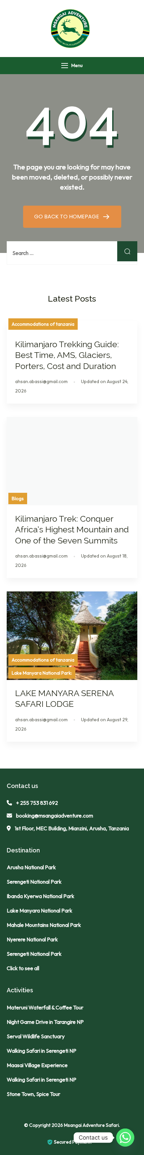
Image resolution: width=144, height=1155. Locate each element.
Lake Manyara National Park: (42, 673)
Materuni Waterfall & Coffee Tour (45, 1007)
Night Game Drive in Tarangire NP (45, 1021)
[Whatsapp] (125, 1137)
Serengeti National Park (34, 881)
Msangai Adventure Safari (91, 1125)
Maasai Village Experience (37, 1065)
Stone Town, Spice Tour (33, 1094)
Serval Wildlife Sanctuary (36, 1036)
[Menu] (64, 65)
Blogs (18, 498)
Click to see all (23, 968)
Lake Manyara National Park (39, 910)
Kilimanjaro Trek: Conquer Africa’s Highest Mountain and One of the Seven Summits (72, 529)
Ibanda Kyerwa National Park (40, 896)
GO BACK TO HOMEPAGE (67, 216)
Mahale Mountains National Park (44, 925)
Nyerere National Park (32, 939)
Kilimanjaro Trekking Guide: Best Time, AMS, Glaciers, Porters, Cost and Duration (67, 355)
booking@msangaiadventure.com (54, 815)
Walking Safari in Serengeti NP (41, 1050)
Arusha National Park (31, 867)
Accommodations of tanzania (43, 324)
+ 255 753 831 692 (37, 802)
